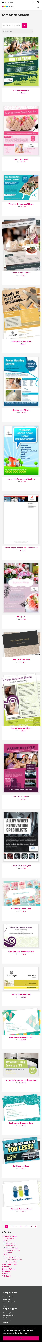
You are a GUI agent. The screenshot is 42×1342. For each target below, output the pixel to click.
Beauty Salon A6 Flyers (21, 728)
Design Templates (9, 1301)
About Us (6, 1317)
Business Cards (8, 1297)
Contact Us (6, 1320)
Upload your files (8, 1315)
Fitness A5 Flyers (21, 90)
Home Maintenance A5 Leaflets (21, 479)
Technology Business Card (21, 1037)
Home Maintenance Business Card (21, 1080)
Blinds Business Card (21, 994)
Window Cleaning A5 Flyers (21, 204)
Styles (6, 1267)
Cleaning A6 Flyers (21, 410)
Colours (7, 1276)
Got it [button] (21, 1338)
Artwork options (8, 1313)
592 (20, 1226)
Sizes (6, 1274)
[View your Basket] (38, 2)
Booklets (6, 1304)
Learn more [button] (24, 1333)
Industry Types (10, 1236)
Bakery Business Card (21, 909)
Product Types (10, 1264)
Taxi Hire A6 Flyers (21, 797)
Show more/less (11, 1262)
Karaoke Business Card (21, 1209)
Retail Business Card (21, 660)
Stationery (6, 1299)
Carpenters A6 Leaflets (21, 341)
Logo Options (10, 1269)
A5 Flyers (21, 617)
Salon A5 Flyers (21, 159)
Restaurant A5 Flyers (21, 273)
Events (7, 1271)
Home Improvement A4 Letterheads (21, 548)
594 (31, 1226)
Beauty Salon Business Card (21, 952)
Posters (5, 1306)
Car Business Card (21, 1166)
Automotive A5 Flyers (21, 866)
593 (26, 1226)
